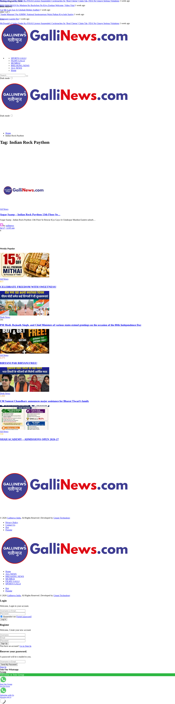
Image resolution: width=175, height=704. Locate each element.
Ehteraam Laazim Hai (9, 19)
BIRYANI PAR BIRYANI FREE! (18, 363)
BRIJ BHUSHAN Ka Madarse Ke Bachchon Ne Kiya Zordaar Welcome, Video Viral (37, 5)
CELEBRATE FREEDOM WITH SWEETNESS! (28, 286)
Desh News (5, 317)
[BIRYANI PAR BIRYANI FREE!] (87, 341)
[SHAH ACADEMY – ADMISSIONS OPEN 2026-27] (87, 417)
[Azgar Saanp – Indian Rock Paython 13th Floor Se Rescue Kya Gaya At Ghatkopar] (87, 190)
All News (4, 209)
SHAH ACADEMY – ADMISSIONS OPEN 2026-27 (29, 439)
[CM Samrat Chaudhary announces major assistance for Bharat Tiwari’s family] (87, 379)
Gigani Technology (61, 518)
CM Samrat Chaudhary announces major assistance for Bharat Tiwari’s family (44, 401)
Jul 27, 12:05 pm (7, 228)
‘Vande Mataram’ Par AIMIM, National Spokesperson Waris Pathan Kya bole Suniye (37, 14)
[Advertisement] (50, 123)
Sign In (3, 667)
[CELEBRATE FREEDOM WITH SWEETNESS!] (87, 265)
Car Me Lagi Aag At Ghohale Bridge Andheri (20, 10)
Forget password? (24, 616)
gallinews (10, 225)
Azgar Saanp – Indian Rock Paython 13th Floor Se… (30, 214)
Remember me (9, 616)
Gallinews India (14, 518)
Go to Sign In (25, 646)
